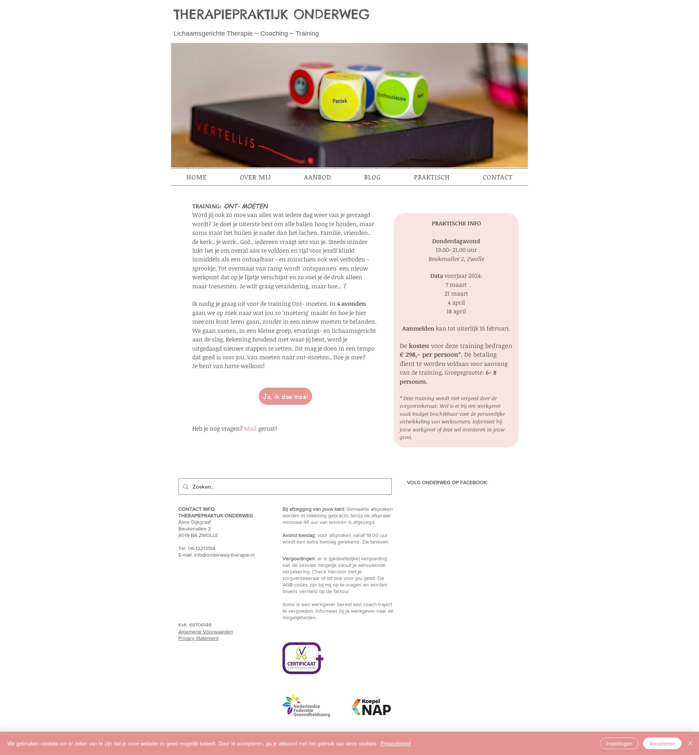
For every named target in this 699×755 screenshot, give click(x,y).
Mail (250, 428)
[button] (255, 177)
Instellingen (619, 743)
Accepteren (662, 743)
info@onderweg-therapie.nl (224, 555)
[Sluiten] (690, 743)
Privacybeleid (395, 743)
